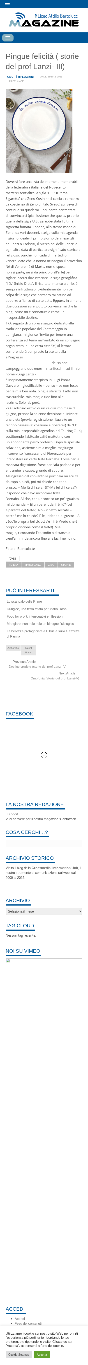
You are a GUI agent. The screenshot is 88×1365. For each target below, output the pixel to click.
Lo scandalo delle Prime (24, 601)
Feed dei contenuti (28, 1323)
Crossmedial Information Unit (55, 868)
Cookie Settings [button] (18, 1354)
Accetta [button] (42, 1354)
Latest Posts (28, 650)
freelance (16, 81)
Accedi (20, 1319)
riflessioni (26, 76)
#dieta (13, 564)
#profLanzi (33, 564)
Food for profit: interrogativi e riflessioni (35, 616)
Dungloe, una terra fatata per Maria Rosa (37, 609)
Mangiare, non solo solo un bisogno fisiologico (40, 624)
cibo (10, 76)
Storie (66, 564)
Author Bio (13, 648)
